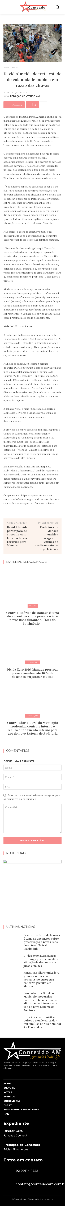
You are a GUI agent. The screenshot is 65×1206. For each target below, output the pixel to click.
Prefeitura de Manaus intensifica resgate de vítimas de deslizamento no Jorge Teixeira (46, 538)
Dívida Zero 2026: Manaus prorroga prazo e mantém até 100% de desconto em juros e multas (32, 673)
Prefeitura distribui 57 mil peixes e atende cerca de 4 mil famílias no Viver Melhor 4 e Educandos (42, 1022)
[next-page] (35, 741)
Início (6, 67)
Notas (15, 67)
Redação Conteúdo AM (25, 96)
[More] (43, 104)
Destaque (32, 662)
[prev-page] (29, 741)
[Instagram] (10, 1073)
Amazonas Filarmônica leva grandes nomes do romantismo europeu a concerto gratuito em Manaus (41, 979)
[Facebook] (4, 1073)
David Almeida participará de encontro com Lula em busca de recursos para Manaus (19, 536)
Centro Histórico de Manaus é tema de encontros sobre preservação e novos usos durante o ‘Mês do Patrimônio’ (32, 618)
